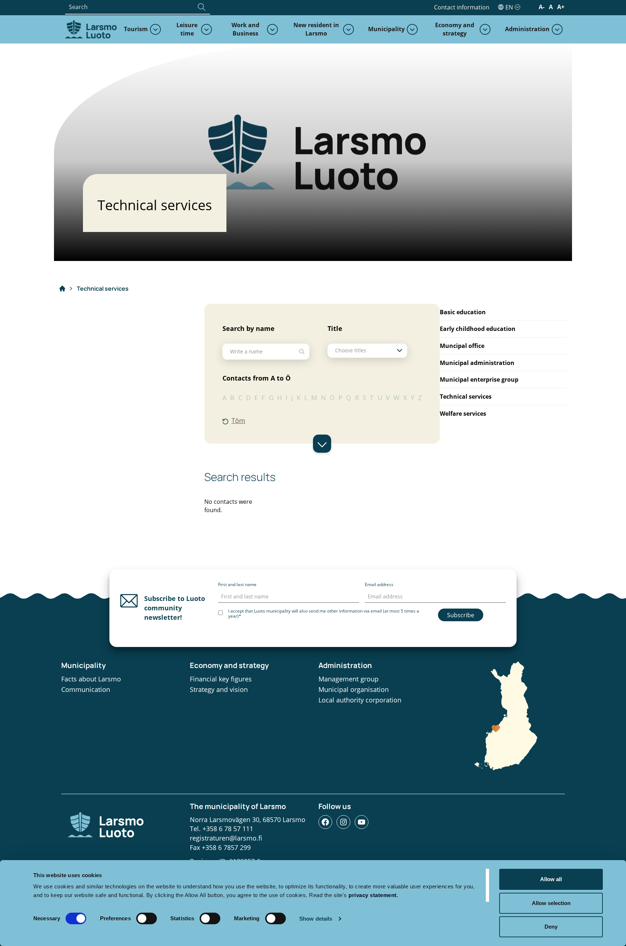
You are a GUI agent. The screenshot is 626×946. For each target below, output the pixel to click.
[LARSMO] (89, 28)
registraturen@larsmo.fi (226, 838)
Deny (551, 927)
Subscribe (460, 615)
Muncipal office (462, 346)
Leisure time (186, 29)
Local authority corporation (359, 700)
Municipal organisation (353, 689)
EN (509, 7)
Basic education (463, 312)
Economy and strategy (454, 29)
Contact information (461, 7)
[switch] (146, 918)
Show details (315, 919)
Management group (348, 679)
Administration (527, 29)
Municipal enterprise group (479, 379)
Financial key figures (221, 679)
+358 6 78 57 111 (228, 828)
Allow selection (551, 903)
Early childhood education (478, 329)
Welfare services (463, 414)
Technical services (466, 397)
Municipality (386, 29)
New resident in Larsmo (316, 29)
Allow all (551, 879)
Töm (238, 420)
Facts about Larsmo (91, 679)
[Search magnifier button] (201, 7)
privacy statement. (373, 895)
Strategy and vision (219, 689)
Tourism (136, 29)
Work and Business (245, 29)
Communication (85, 689)
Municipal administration (477, 363)
